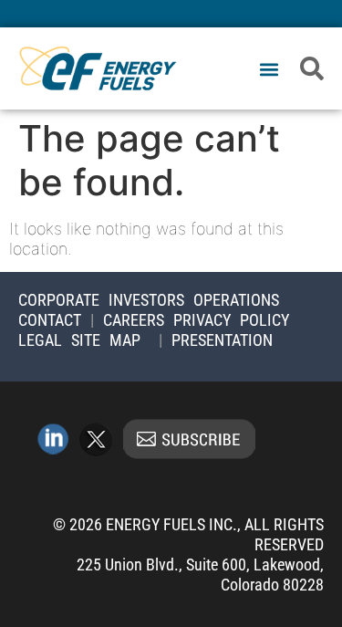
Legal (40, 340)
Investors (146, 299)
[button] (269, 70)
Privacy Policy (231, 319)
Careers (133, 319)
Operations (236, 299)
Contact (49, 319)
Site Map (105, 340)
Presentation (222, 340)
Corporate (58, 299)
